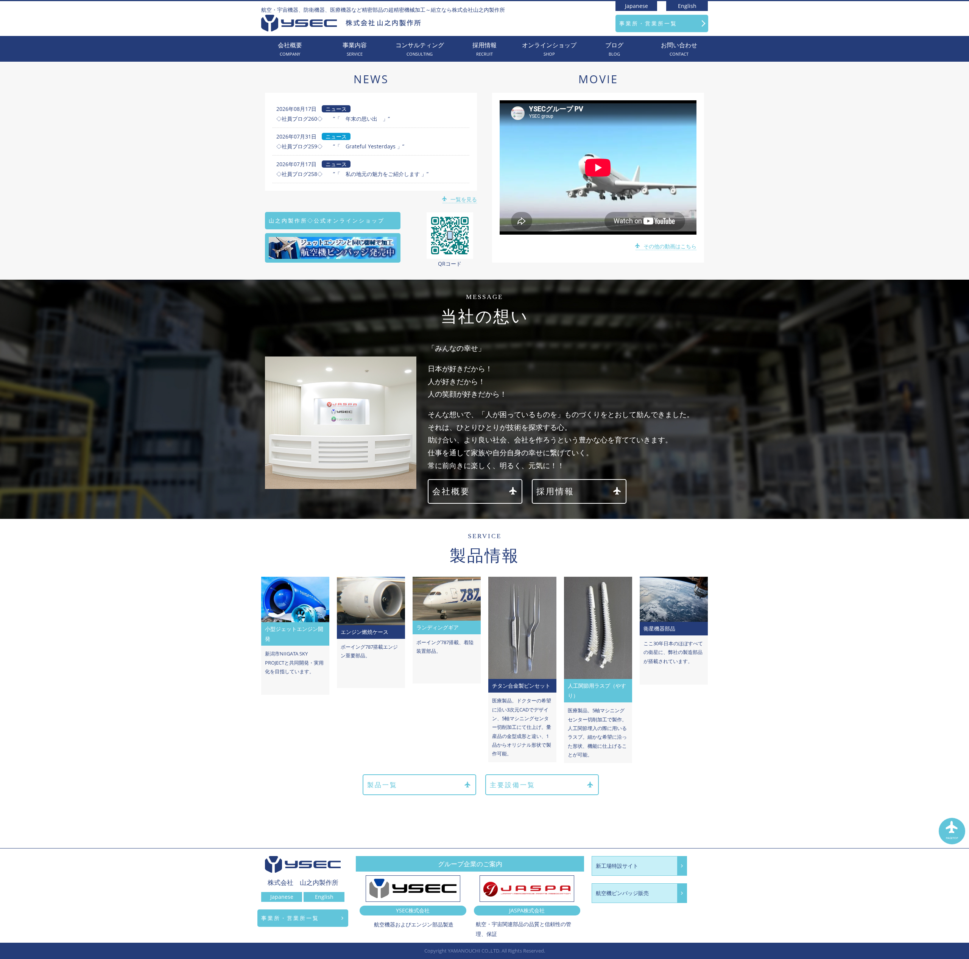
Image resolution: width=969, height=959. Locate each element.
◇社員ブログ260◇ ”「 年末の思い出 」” (333, 118)
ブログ (614, 49)
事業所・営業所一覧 (648, 23)
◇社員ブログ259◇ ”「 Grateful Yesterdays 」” (340, 146)
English (687, 5)
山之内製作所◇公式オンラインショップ (327, 220)
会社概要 (290, 49)
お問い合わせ (679, 49)
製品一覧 (382, 784)
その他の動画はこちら (669, 246)
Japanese (636, 5)
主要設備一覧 (512, 784)
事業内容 (355, 49)
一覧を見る (463, 199)
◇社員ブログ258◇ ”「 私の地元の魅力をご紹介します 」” (352, 173)
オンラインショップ (549, 49)
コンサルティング (420, 49)
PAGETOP (952, 838)
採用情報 (484, 49)
